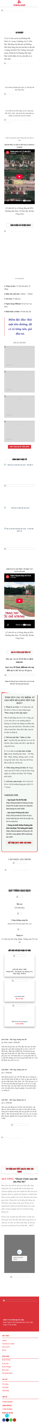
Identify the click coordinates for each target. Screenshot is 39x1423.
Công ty (4, 1340)
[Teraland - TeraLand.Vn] (19, 3)
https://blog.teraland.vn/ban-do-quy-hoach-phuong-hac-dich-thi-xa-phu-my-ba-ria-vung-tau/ (20, 818)
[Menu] (2, 3)
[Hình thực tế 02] (19, 494)
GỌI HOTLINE (20, 996)
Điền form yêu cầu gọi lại (19, 1021)
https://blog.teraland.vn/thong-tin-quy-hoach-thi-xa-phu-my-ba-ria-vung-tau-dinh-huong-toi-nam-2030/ (19, 806)
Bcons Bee (5, 1363)
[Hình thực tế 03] (19, 516)
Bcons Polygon (6, 1367)
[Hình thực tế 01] (19, 473)
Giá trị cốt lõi (6, 1347)
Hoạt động (5, 1387)
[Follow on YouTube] (14, 1420)
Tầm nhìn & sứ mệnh (8, 1344)
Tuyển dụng (5, 1391)
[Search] (37, 3)
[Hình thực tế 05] (19, 556)
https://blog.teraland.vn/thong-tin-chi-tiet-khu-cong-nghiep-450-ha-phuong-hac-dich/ (19, 834)
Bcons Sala (5, 1370)
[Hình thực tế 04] (19, 536)
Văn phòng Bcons (7, 1373)
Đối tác (4, 1350)
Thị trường (5, 1384)
